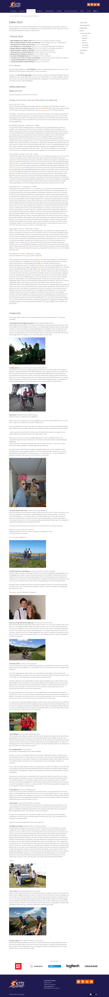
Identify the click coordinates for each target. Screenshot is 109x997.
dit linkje (28, 255)
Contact (88, 11)
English (82, 11)
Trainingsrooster (85, 25)
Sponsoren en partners (70, 11)
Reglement (84, 38)
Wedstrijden (83, 28)
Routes (82, 53)
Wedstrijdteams (49, 11)
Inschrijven (84, 35)
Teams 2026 (85, 45)
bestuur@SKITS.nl (49, 986)
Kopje (39, 259)
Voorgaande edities (28, 16)
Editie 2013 (36, 16)
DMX (18, 219)
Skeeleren (40, 11)
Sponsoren (85, 43)
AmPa (22, 16)
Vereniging (13, 11)
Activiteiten (83, 50)
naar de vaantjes (43, 110)
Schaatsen (22, 11)
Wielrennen (31, 11)
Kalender (59, 11)
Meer (95, 11)
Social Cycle (83, 22)
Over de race (85, 47)
